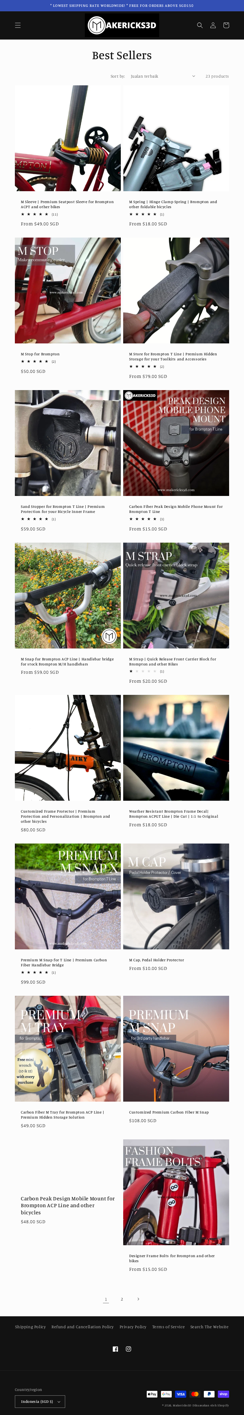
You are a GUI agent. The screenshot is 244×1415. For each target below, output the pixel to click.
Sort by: (118, 75)
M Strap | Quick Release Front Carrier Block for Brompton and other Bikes (172, 661)
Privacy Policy (133, 1326)
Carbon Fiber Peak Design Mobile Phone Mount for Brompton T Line (176, 509)
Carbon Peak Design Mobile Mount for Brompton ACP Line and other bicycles (68, 1205)
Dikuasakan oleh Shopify (211, 1405)
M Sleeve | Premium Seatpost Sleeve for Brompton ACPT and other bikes (67, 204)
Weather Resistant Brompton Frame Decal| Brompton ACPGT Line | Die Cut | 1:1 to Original (173, 814)
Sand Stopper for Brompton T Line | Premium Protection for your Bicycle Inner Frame (63, 509)
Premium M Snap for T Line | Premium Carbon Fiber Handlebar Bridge (64, 962)
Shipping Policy (30, 1326)
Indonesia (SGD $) (37, 1401)
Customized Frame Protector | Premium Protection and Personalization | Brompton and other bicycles (65, 816)
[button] (17, 25)
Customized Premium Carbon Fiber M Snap (169, 1112)
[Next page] (138, 1299)
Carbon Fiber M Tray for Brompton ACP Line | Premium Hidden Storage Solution (62, 1114)
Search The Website (209, 1326)
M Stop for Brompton (40, 353)
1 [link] (106, 1299)
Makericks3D (182, 1405)
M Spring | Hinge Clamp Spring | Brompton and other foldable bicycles (173, 204)
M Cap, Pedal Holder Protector (156, 959)
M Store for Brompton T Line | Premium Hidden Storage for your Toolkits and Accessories (173, 356)
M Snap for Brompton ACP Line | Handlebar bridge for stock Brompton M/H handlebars (67, 661)
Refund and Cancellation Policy (82, 1326)
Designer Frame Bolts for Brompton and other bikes (172, 1258)
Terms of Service (168, 1326)
